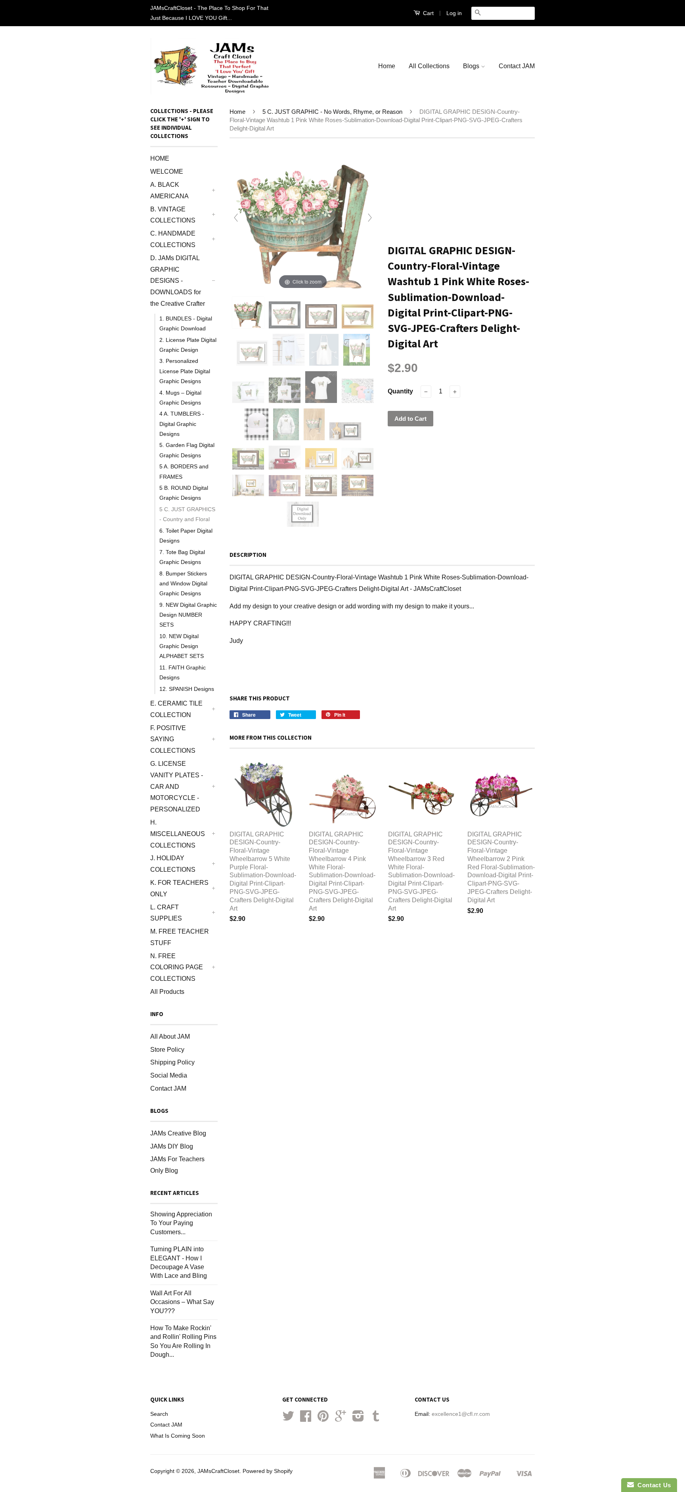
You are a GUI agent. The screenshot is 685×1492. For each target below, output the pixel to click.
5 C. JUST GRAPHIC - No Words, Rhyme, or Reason (332, 111)
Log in (454, 13)
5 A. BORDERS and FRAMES (184, 471)
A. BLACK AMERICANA (169, 190)
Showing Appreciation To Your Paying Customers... (181, 1223)
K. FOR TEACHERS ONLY (179, 888)
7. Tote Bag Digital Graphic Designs (182, 557)
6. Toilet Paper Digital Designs (185, 535)
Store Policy (167, 1049)
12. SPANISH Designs (186, 689)
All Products (167, 991)
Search (159, 1414)
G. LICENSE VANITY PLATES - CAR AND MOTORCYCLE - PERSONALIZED (176, 786)
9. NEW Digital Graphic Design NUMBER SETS (188, 615)
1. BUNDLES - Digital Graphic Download (185, 323)
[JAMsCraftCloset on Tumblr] (376, 1419)
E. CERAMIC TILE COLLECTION (176, 709)
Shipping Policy (172, 1062)
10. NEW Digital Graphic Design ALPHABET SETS (181, 646)
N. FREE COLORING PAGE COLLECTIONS (176, 967)
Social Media (168, 1075)
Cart (427, 13)
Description (248, 554)
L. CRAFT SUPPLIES (166, 913)
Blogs (472, 66)
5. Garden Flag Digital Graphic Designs (186, 450)
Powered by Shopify (268, 1471)
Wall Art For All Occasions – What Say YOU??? (182, 1302)
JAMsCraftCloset (218, 1471)
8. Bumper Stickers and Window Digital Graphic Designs (183, 583)
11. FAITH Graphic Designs (182, 672)
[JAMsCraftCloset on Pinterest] (323, 1419)
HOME (159, 158)
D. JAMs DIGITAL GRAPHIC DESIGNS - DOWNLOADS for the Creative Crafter (177, 281)
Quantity (400, 391)
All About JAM (170, 1036)
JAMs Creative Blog (178, 1133)
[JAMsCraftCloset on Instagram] (358, 1419)
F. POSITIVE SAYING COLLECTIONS (172, 739)
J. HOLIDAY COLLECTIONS (172, 864)
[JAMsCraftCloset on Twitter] (288, 1419)
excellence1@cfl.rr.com (461, 1414)
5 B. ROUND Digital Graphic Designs (183, 493)
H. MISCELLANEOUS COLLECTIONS (177, 834)
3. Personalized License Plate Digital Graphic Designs (184, 371)
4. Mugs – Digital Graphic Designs (180, 397)
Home (386, 66)
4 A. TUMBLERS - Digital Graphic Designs (181, 423)
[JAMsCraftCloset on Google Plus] (340, 1419)
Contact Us (652, 1485)
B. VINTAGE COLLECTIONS (172, 215)
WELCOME (166, 171)
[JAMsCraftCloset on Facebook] (306, 1419)
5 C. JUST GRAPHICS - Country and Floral (187, 514)
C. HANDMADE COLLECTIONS (172, 239)
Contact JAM (517, 66)
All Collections (429, 66)
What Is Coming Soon (177, 1436)
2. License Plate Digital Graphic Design (187, 345)
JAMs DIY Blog (171, 1146)
